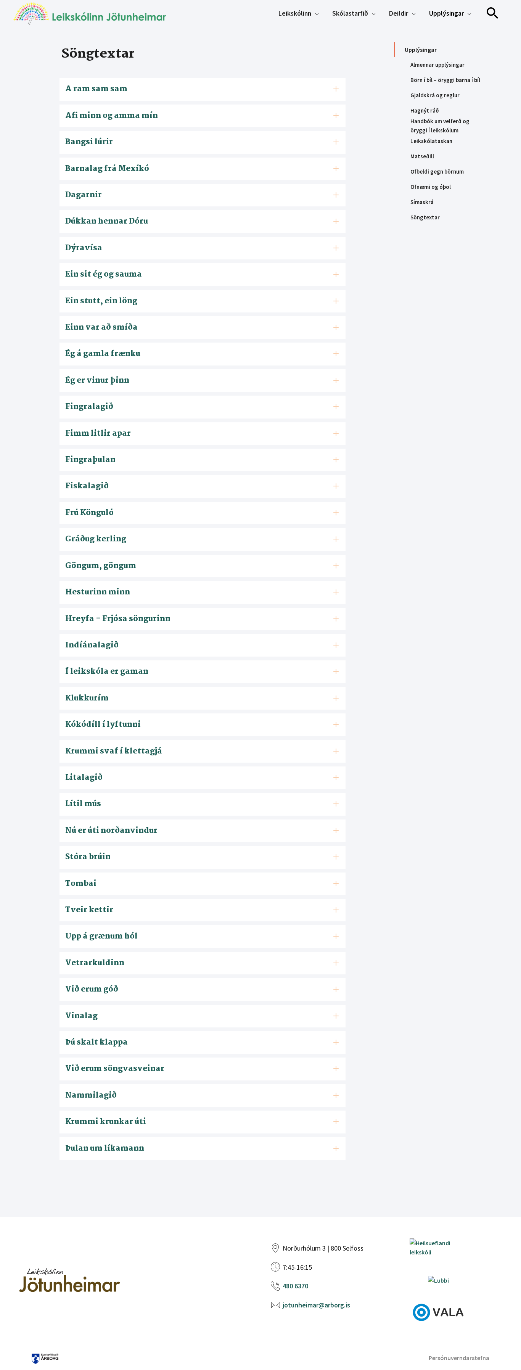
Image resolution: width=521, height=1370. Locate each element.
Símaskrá (422, 202)
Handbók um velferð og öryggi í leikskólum (440, 126)
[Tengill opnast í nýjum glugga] (438, 1311)
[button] (493, 13)
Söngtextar (425, 217)
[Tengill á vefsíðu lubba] (438, 1279)
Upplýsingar (421, 49)
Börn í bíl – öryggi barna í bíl (445, 80)
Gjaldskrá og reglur (435, 95)
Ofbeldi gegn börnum (437, 171)
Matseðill (422, 156)
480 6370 (295, 1285)
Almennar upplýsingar (437, 64)
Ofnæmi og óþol (430, 186)
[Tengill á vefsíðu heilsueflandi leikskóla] (438, 1247)
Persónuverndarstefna (459, 1358)
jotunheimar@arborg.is (316, 1305)
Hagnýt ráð (424, 110)
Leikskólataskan (431, 141)
